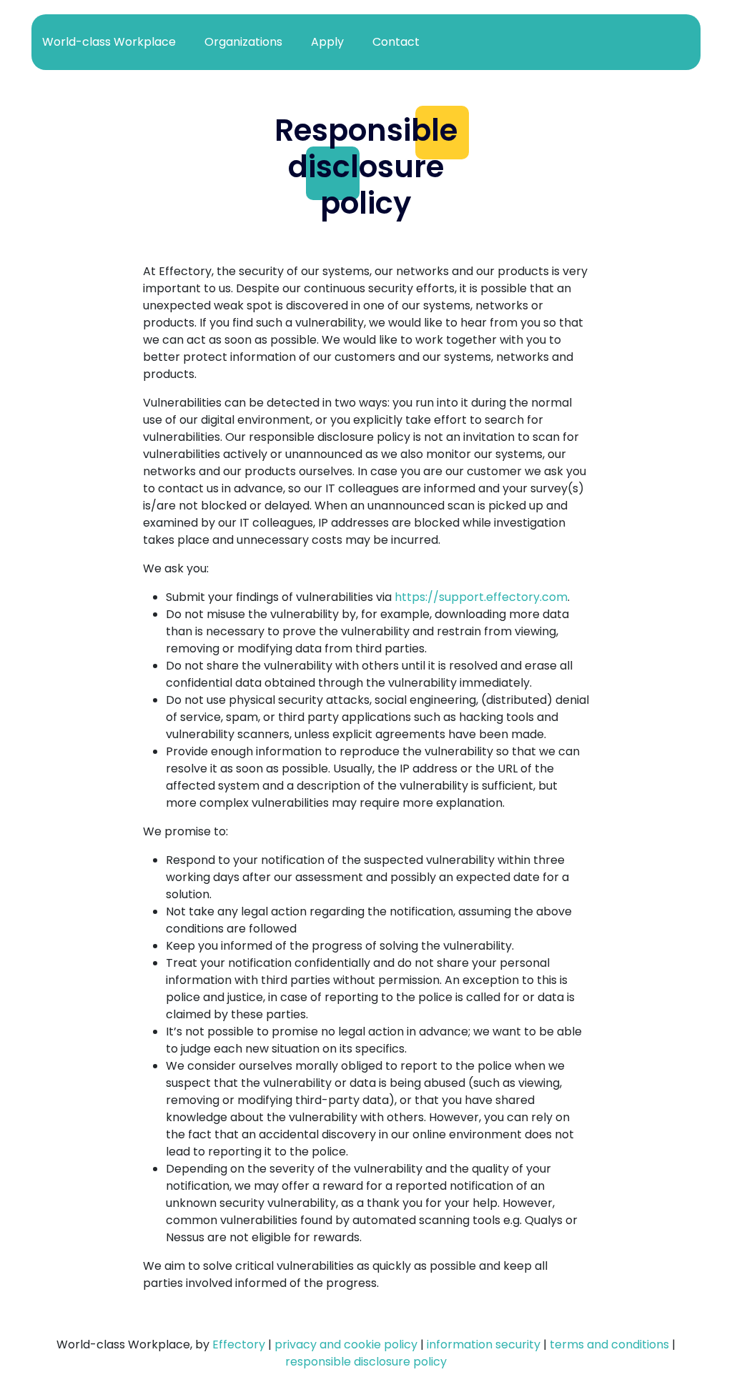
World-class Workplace (109, 42)
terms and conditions (609, 1344)
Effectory (238, 1344)
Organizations (243, 42)
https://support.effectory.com (481, 597)
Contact (396, 42)
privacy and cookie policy (345, 1344)
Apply (327, 42)
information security (483, 1344)
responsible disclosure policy (366, 1361)
